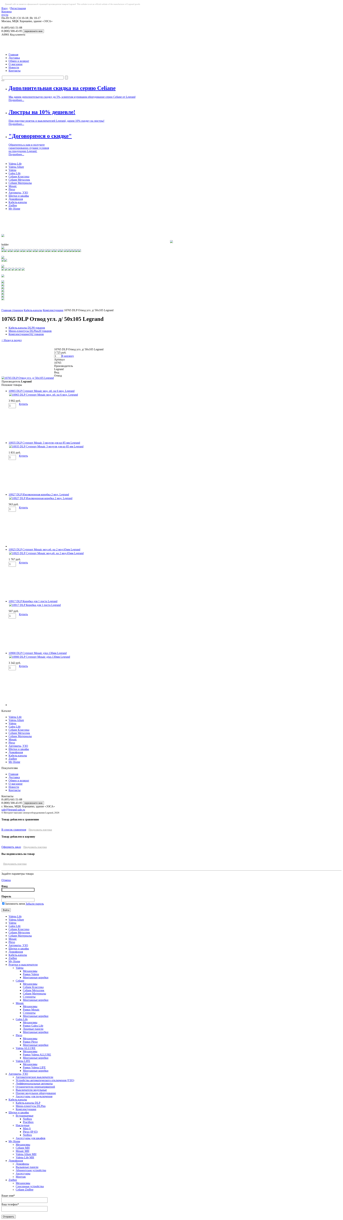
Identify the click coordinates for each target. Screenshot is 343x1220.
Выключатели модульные (31, 1089)
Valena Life (15, 163)
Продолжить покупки (40, 829)
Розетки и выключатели (23, 964)
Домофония (16, 199)
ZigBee (13, 205)
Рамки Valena (31, 974)
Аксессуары (23, 1173)
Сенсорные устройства (30, 1186)
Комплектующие (53, 310)
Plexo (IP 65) (30, 1131)
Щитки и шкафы (19, 195)
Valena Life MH (25, 1157)
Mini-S (27, 1128)
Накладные (22, 1125)
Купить (23, 403)
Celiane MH (23, 1147)
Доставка (14, 57)
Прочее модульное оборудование (36, 1093)
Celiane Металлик (19, 179)
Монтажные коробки (35, 977)
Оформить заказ (11, 846)
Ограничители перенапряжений (35, 1086)
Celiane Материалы (20, 182)
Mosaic (13, 186)
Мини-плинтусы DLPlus (30, 330)
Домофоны (22, 1163)
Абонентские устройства (31, 1170)
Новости (14, 67)
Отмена (6, 880)
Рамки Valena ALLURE (37, 1054)
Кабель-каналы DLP (27, 327)
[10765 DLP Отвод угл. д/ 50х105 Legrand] (28, 377)
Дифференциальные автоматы (34, 1083)
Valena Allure (16, 166)
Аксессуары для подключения (34, 1096)
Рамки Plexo (30, 1041)
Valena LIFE (23, 1061)
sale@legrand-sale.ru (13, 809)
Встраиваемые (24, 1115)
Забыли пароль (35, 903)
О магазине (16, 64)
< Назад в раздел (11, 340)
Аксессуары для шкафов (30, 1138)
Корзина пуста (6, 13)
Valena (12, 170)
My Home (14, 208)
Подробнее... (16, 100)
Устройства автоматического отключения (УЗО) (45, 1080)
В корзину (67, 355)
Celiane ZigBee (24, 1189)
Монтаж (21, 1176)
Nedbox (27, 1118)
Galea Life (15, 173)
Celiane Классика (19, 176)
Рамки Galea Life (33, 1025)
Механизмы (30, 971)
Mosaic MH (22, 1151)
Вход (4, 8)
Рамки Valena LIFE (34, 1067)
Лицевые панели (33, 1028)
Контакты (15, 70)
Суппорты (29, 996)
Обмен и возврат (19, 60)
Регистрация (18, 8)
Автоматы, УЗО (18, 192)
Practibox (28, 1122)
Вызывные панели (27, 1167)
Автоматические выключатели (34, 1077)
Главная (13, 54)
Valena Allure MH (26, 1154)
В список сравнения (13, 829)
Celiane (20, 980)
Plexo (12, 189)
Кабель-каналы (18, 202)
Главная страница (12, 310)
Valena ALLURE (26, 1048)
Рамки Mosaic (31, 1009)
